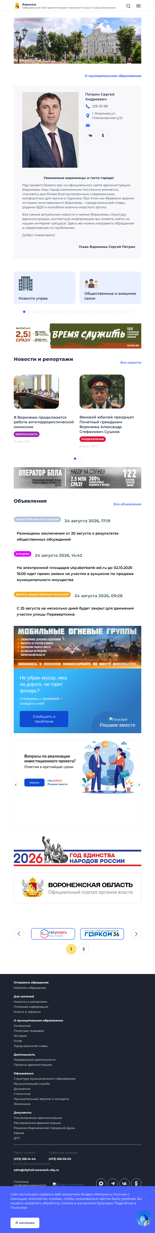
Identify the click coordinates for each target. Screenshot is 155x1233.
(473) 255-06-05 (60, 1159)
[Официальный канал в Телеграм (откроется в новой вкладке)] (113, 1183)
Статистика (22, 1094)
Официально (24, 1073)
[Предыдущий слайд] (15, 784)
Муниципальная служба (31, 1084)
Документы (22, 1089)
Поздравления (92, 439)
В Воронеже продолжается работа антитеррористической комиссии (44, 422)
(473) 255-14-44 (25, 1159)
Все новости (130, 362)
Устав (18, 1041)
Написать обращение (30, 988)
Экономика (22, 1104)
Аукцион (22, 553)
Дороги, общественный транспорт (42, 594)
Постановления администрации (38, 1118)
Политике (18, 1208)
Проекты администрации (33, 1065)
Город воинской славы (31, 1046)
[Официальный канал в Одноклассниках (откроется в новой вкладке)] (136, 1183)
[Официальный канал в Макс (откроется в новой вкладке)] (101, 1183)
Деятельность (24, 1054)
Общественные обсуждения (37, 519)
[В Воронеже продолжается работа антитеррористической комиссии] (36, 391)
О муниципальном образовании (113, 76)
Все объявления (127, 504)
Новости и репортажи (30, 1001)
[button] (24, 312)
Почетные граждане (29, 1031)
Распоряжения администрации (37, 1123)
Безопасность (27, 434)
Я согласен (25, 1223)
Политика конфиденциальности (30, 1183)
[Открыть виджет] (144, 1218)
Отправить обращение (31, 982)
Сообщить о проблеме (44, 719)
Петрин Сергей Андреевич (100, 96)
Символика (22, 1026)
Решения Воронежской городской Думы (44, 1128)
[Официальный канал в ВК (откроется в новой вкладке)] (124, 1183)
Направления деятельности (35, 1059)
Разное (19, 1133)
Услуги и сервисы (27, 1012)
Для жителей (24, 996)
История (20, 1036)
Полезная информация (31, 1007)
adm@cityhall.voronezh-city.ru (36, 1170)
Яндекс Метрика (95, 1194)
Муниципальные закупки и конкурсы (41, 1099)
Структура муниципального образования (44, 1078)
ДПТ (17, 1138)
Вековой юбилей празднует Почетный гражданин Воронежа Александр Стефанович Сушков (107, 424)
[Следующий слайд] (139, 784)
